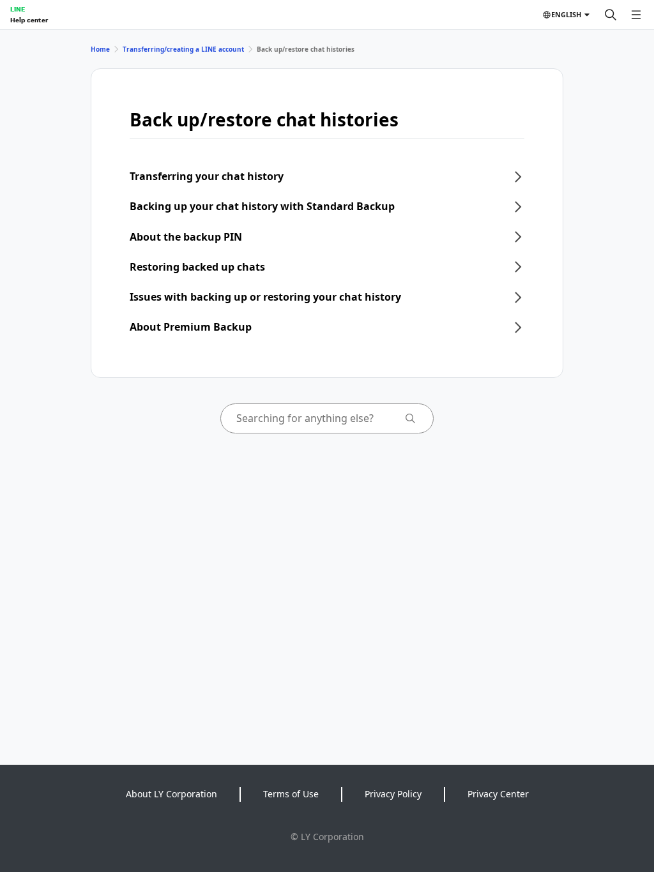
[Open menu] (636, 14)
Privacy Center (498, 794)
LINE (17, 8)
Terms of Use (291, 794)
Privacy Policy (393, 794)
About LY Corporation (171, 794)
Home (100, 49)
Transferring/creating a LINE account (183, 49)
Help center (29, 19)
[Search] (610, 14)
